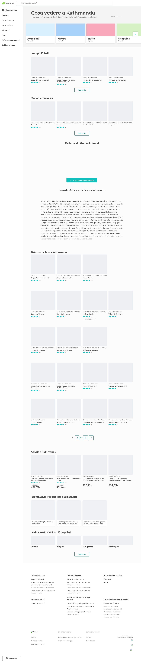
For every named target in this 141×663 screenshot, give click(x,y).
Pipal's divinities (89, 125)
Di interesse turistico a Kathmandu (42, 588)
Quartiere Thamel (37, 314)
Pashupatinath (88, 314)
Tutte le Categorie (74, 575)
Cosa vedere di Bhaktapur (112, 612)
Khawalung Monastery (117, 80)
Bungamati (88, 547)
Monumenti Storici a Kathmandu (41, 585)
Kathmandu (107, 579)
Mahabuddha (62, 125)
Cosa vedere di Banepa (112, 614)
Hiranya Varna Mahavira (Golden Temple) (66, 81)
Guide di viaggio (8, 45)
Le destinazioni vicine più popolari (51, 532)
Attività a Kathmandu (43, 452)
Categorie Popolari (38, 575)
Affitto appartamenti (11, 40)
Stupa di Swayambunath (40, 80)
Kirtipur (60, 547)
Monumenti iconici (42, 98)
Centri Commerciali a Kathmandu (78, 582)
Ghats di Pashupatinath (117, 422)
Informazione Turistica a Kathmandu (43, 590)
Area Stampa (90, 641)
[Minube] (8, 3)
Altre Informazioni (37, 600)
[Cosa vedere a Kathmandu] (91, 438)
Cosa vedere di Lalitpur (111, 603)
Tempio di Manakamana (92, 80)
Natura (62, 38)
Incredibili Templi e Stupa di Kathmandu (42, 523)
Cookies (33, 637)
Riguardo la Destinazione (113, 575)
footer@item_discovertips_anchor (69, 637)
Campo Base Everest (64, 350)
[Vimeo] (128, 632)
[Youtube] (131, 632)
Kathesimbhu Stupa (90, 350)
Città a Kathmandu (73, 585)
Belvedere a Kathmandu (75, 579)
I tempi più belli (40, 53)
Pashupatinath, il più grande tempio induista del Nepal (94, 523)
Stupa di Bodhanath (64, 278)
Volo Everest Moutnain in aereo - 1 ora (69, 479)
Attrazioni (33, 38)
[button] (135, 34)
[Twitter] (124, 632)
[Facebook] (121, 632)
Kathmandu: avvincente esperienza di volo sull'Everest (120, 479)
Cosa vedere (7, 25)
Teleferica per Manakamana (93, 422)
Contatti (88, 637)
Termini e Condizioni (37, 644)
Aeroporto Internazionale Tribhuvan (40, 387)
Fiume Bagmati (36, 422)
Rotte (91, 38)
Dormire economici (37, 603)
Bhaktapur (113, 547)
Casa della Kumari (63, 314)
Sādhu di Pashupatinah (66, 422)
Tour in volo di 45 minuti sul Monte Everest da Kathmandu (94, 479)
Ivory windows (114, 125)
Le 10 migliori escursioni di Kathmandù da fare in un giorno (68, 523)
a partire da (34, 485)
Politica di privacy (36, 641)
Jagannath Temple (38, 350)
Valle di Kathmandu (115, 314)
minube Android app (65, 641)
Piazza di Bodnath (90, 386)
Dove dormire (8, 20)
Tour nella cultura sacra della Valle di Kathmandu (42, 479)
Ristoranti (6, 30)
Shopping (124, 38)
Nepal (106, 582)
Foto (4, 35)
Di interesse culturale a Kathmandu (42, 582)
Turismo (5, 15)
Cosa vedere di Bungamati (113, 609)
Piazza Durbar (36, 125)
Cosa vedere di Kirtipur (111, 606)
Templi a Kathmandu (37, 579)
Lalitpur (34, 547)
